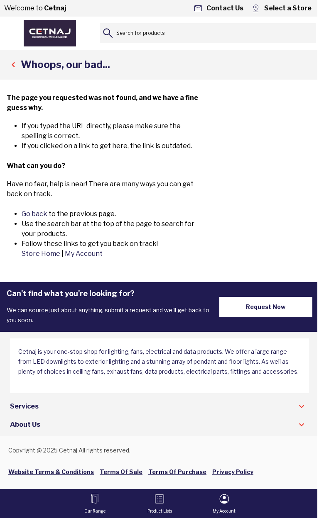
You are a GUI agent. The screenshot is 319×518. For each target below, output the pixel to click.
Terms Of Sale (121, 471)
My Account (84, 254)
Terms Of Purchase (177, 471)
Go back (34, 214)
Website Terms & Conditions (51, 471)
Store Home (41, 254)
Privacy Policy (232, 471)
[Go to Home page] (49, 33)
